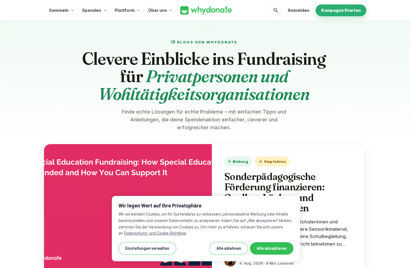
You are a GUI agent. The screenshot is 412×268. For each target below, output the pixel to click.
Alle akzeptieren (272, 248)
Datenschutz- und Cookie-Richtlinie (155, 233)
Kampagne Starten (341, 10)
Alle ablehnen (228, 248)
